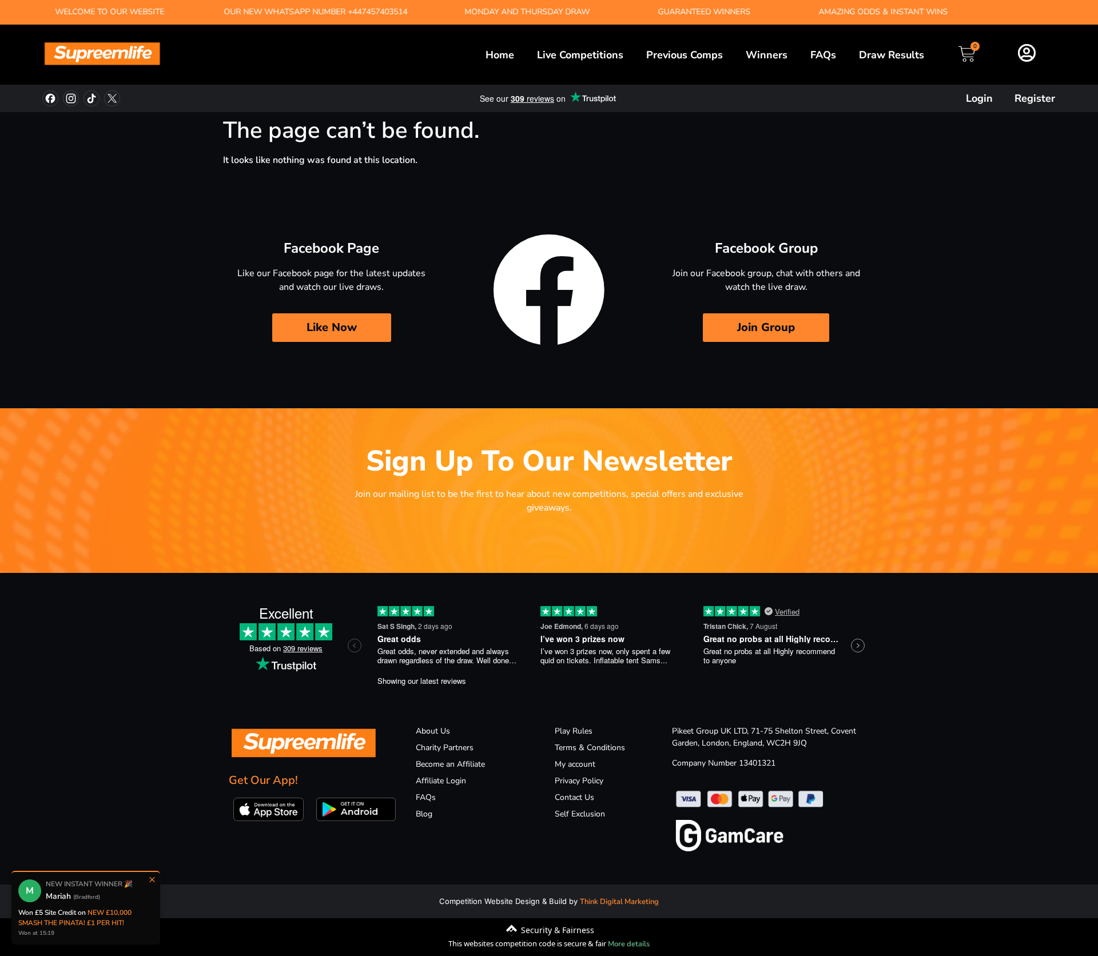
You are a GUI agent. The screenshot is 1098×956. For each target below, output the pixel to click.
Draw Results (891, 55)
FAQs (823, 55)
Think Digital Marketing (619, 902)
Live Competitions (580, 55)
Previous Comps (684, 55)
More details (629, 944)
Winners (766, 55)
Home (500, 55)
